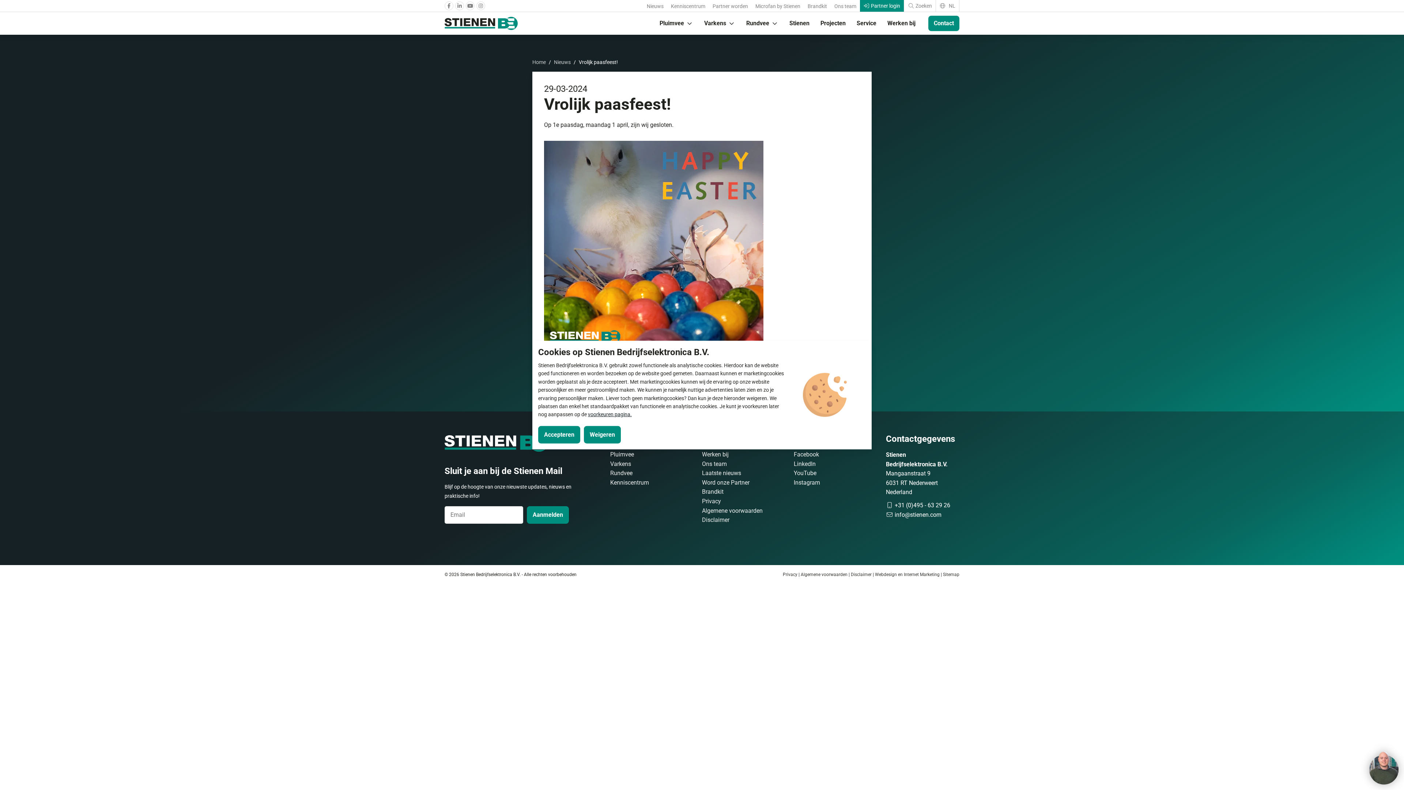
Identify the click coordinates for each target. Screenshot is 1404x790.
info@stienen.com (917, 514)
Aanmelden (548, 514)
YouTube (805, 473)
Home (539, 62)
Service (866, 23)
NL (951, 6)
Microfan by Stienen (777, 6)
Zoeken (923, 6)
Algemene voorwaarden (732, 510)
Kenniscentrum (688, 6)
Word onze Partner (726, 482)
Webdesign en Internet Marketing (907, 574)
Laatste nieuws (721, 473)
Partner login (885, 6)
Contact (944, 23)
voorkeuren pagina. (610, 414)
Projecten (833, 23)
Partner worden (730, 6)
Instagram (807, 482)
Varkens (715, 23)
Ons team (845, 6)
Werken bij (901, 23)
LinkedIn (805, 463)
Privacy (711, 501)
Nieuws (655, 6)
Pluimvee (672, 23)
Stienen (799, 23)
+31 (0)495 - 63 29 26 (921, 505)
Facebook (806, 454)
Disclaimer (715, 519)
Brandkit (817, 6)
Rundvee (757, 23)
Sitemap (951, 574)
